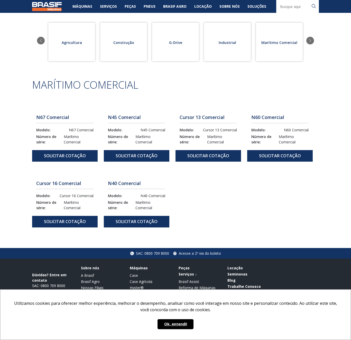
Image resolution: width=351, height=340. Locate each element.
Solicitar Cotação (65, 156)
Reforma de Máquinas (197, 287)
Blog (231, 280)
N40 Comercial (124, 183)
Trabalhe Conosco (244, 286)
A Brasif (87, 275)
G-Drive (175, 42)
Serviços (108, 6)
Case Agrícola (141, 281)
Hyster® (137, 287)
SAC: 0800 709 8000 (152, 253)
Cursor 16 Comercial (58, 183)
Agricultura (72, 42)
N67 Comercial (52, 117)
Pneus (149, 6)
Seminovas (237, 274)
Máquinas (82, 6)
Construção (123, 42)
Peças (130, 6)
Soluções (256, 6)
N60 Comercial (267, 117)
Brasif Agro (175, 6)
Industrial (227, 42)
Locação (203, 6)
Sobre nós (229, 6)
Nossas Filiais (92, 287)
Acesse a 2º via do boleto (200, 253)
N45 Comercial (124, 117)
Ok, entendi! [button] (175, 323)
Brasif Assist (189, 281)
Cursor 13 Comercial (202, 117)
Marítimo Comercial (279, 42)
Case (134, 275)
